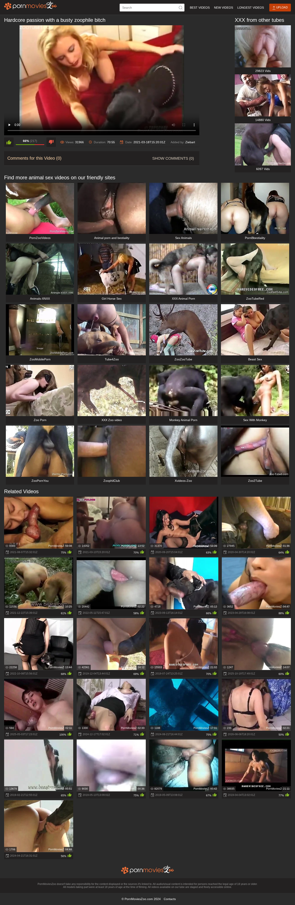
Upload (281, 7)
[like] (9, 142)
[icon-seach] (180, 7)
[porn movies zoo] (30, 5)
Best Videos (200, 7)
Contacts (170, 899)
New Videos (223, 7)
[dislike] (51, 142)
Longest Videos (250, 7)
